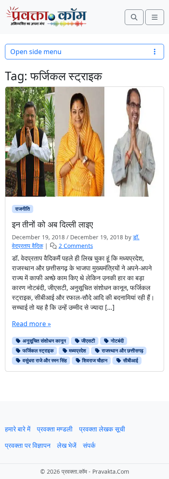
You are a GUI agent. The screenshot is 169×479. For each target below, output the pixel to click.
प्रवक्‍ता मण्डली (55, 429)
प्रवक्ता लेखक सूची (102, 429)
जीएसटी (87, 340)
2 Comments (76, 246)
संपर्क (89, 445)
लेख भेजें (66, 445)
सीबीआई (130, 360)
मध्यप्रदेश (77, 350)
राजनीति (22, 208)
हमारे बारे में (17, 429)
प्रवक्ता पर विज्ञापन (27, 445)
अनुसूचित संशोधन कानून (43, 340)
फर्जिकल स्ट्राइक (37, 350)
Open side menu (36, 51)
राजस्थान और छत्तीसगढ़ (121, 350)
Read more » (31, 323)
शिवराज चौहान (94, 360)
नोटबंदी (117, 340)
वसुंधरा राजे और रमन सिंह (44, 360)
